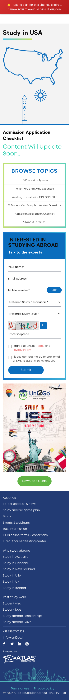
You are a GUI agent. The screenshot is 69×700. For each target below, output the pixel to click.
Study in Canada (15, 563)
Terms (40, 346)
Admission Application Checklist (34, 214)
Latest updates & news (19, 504)
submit (26, 370)
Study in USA (12, 575)
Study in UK (11, 582)
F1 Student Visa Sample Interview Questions (34, 205)
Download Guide (34, 481)
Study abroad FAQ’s (17, 622)
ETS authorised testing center (24, 541)
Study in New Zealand (19, 569)
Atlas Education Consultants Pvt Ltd (40, 693)
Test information (15, 529)
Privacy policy (44, 688)
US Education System (34, 181)
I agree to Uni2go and (31, 348)
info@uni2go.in (14, 637)
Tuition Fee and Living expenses (34, 189)
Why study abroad (16, 551)
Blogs (7, 516)
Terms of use (20, 688)
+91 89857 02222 (13, 631)
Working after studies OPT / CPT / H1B (34, 197)
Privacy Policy (22, 350)
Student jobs (12, 609)
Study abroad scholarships (23, 616)
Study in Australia (16, 557)
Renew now (16, 9)
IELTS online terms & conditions (25, 535)
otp (54, 290)
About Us (9, 498)
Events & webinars (16, 523)
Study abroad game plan (21, 510)
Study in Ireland (14, 588)
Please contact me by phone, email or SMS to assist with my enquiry (36, 359)
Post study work (14, 597)
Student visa (12, 603)
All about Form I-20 (34, 222)
